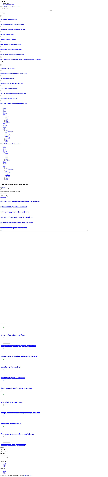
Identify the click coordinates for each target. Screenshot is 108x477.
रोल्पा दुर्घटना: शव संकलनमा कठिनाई (7, 34)
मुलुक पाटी (4, 187)
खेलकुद (7, 136)
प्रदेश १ (7, 115)
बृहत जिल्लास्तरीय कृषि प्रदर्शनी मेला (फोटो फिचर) (13, 228)
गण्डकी (7, 119)
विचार (4, 128)
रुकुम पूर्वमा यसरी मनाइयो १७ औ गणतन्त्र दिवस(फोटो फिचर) (16, 217)
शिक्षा (4, 123)
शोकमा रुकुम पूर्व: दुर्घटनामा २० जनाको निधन (8, 39)
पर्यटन (7, 141)
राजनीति (4, 111)
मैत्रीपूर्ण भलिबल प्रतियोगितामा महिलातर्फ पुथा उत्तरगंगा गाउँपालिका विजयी (13, 103)
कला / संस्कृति (10, 131)
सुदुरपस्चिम (8, 122)
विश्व (6, 133)
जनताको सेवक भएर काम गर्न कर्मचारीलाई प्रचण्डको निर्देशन (11, 49)
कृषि (6, 139)
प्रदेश (4, 114)
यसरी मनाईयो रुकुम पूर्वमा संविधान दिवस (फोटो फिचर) (14, 212)
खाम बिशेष (5, 113)
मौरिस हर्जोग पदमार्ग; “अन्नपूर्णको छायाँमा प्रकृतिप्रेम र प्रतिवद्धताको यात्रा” (20, 201)
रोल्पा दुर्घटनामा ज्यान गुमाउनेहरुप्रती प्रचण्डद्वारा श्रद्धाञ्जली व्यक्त (12, 24)
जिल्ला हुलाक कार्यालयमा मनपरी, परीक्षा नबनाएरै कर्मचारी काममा (11, 83)
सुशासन (7, 140)
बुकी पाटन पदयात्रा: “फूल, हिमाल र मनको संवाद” (13, 207)
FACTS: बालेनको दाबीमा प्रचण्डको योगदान (8, 19)
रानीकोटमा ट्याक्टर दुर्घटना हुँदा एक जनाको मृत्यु (8, 88)
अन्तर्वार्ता (4, 127)
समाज (4, 110)
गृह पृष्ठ (4, 108)
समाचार (4, 109)
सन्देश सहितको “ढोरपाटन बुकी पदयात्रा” (7, 68)
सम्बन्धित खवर (3, 197)
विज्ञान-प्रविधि (8, 134)
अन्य (4, 129)
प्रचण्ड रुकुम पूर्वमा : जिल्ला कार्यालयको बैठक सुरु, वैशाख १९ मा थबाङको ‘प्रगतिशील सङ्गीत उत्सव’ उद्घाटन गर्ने (20, 59)
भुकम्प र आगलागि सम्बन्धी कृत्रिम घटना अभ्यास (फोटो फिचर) (16, 222)
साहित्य (7, 130)
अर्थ (3, 112)
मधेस (6, 117)
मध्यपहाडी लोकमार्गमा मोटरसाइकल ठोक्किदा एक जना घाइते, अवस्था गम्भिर (13, 73)
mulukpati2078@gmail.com (8, 4)
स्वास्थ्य (4, 124)
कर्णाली (7, 121)
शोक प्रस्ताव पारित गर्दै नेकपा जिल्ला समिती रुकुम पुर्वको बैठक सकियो (12, 29)
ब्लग (6, 132)
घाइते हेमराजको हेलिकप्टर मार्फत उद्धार (7, 78)
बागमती (7, 118)
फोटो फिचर (8, 137)
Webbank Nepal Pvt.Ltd (27, 475)
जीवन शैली (5, 126)
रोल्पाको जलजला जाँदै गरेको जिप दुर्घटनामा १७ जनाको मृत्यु (10, 44)
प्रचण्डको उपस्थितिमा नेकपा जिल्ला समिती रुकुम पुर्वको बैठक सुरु (12, 54)
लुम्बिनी (7, 120)
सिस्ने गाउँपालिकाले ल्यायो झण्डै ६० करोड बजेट (8, 98)
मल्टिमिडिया (8, 138)
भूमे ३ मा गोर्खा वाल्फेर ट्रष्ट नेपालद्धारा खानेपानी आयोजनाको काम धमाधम (13, 93)
